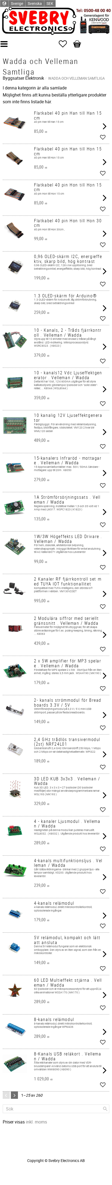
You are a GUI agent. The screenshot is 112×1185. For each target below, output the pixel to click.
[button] (65, 44)
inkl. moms (36, 1122)
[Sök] (105, 1109)
